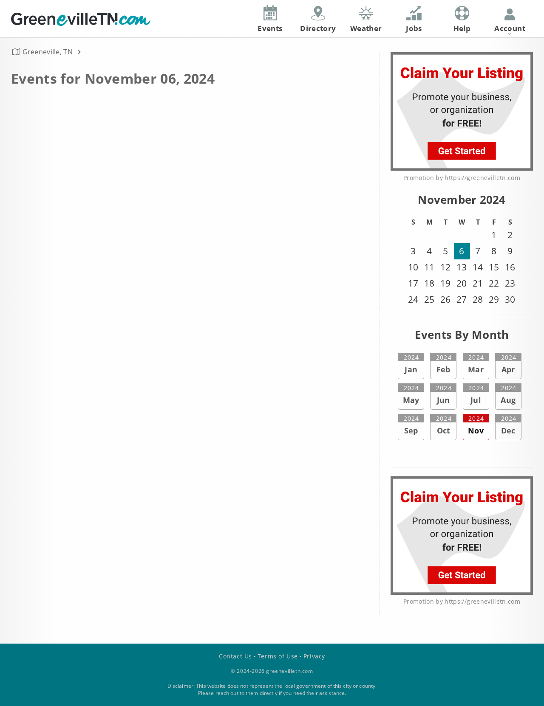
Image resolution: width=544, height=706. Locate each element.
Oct (443, 425)
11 (429, 267)
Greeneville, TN (48, 51)
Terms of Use (278, 656)
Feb (443, 363)
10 (413, 267)
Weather (366, 28)
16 (510, 267)
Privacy (314, 656)
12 (445, 267)
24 (413, 299)
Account (509, 28)
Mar (476, 363)
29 (494, 299)
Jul (476, 394)
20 (461, 283)
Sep (411, 425)
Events (270, 28)
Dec (508, 425)
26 (445, 299)
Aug (508, 394)
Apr (508, 363)
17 (413, 283)
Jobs (414, 28)
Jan (411, 363)
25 (429, 299)
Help (461, 28)
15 (494, 267)
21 (478, 283)
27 (461, 299)
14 (478, 267)
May (411, 394)
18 (429, 283)
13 (461, 267)
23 (510, 283)
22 (494, 283)
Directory (318, 28)
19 (445, 283)
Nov (476, 425)
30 (510, 299)
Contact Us (235, 656)
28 (478, 299)
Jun (443, 394)
